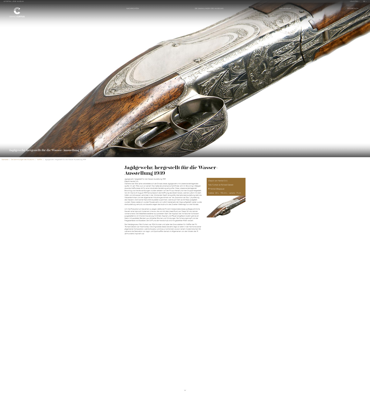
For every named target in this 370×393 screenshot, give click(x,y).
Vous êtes (354, 1)
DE (364, 1)
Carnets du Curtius (162, 353)
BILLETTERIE (221, 370)
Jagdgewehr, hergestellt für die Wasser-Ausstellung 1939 (47, 150)
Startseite (5, 159)
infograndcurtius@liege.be (227, 365)
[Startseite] (66, 12)
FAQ (187, 350)
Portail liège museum (14, 1)
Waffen (39, 159)
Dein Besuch (352, 8)
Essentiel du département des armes (168, 359)
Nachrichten (132, 8)
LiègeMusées (160, 350)
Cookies (189, 353)
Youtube (127, 356)
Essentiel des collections (164, 356)
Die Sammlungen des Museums (209, 8)
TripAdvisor (128, 353)
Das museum (285, 8)
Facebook (128, 350)
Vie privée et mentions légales (197, 356)
